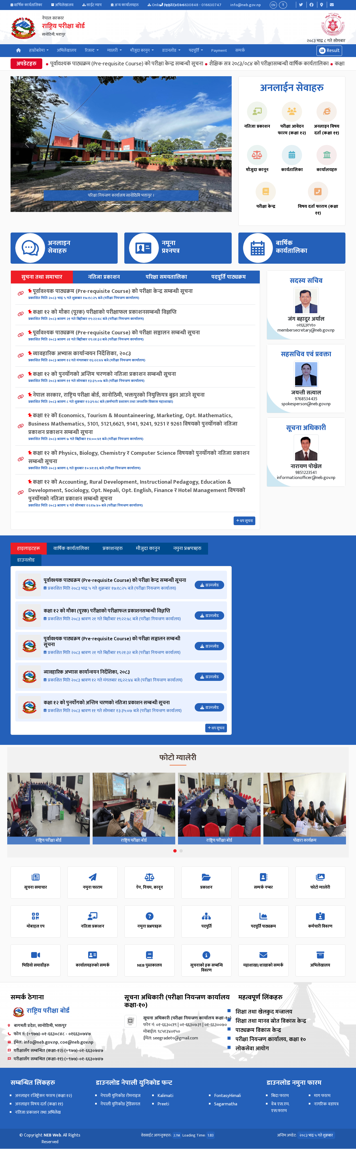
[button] (175, 851)
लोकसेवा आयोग (252, 1048)
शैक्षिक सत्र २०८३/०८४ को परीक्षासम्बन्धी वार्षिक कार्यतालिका (243, 63)
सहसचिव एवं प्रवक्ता (306, 354)
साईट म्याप (94, 5)
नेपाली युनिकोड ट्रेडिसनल (120, 1104)
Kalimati (165, 1095)
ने (283, 5)
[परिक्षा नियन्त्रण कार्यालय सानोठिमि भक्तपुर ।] (106, 204)
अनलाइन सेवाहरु (59, 247)
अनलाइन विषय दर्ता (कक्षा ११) (39, 1104)
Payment (219, 50)
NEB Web (52, 1135)
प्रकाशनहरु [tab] (113, 548)
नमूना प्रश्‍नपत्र (171, 247)
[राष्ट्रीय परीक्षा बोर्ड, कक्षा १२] (126, 204)
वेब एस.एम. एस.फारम (280, 1107)
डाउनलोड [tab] (26, 560)
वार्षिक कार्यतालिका (28, 5)
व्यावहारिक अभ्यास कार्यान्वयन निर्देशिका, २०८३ (82, 353)
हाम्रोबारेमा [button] (37, 50)
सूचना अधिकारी (306, 428)
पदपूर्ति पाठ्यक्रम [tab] (228, 277)
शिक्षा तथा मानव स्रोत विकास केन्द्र (271, 1021)
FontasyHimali (227, 1095)
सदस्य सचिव (306, 280)
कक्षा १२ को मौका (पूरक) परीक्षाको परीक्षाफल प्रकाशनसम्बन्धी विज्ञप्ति (105, 312)
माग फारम (322, 1095)
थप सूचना (246, 521)
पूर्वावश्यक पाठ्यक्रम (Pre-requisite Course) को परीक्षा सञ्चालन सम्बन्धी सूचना (116, 332)
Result (333, 50)
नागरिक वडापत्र (326, 1104)
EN (273, 5)
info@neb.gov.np (245, 5)
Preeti (163, 1104)
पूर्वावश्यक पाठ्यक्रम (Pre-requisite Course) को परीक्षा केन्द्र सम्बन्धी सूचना (101, 63)
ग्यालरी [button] (112, 50)
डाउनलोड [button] (169, 50)
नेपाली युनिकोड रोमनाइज (120, 1095)
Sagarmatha (225, 1104)
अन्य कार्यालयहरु (127, 5)
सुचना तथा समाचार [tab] (41, 277)
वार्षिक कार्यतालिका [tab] (71, 548)
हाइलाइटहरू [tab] (28, 548)
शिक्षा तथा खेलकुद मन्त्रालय (264, 1012)
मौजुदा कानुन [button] (140, 50)
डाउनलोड (212, 585)
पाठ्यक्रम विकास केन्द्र (258, 1030)
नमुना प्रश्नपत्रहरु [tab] (187, 548)
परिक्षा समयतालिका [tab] (166, 277)
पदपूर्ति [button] (194, 50)
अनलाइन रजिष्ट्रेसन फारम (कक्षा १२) (43, 1095)
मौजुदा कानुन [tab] (148, 548)
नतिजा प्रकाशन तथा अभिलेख (38, 1112)
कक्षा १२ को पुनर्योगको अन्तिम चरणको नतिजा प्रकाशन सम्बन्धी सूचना (104, 374)
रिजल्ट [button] (90, 50)
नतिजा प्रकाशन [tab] (104, 277)
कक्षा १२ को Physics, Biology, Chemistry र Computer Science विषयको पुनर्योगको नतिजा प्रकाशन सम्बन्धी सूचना (138, 457)
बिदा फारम (280, 1095)
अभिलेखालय (64, 5)
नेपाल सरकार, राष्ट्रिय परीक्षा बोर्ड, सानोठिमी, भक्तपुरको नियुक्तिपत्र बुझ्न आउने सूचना (119, 395)
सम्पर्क (240, 50)
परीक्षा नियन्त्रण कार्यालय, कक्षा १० (271, 1039)
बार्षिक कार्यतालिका (291, 247)
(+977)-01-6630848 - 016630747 (192, 5)
